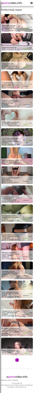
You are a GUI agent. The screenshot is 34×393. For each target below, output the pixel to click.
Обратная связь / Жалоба (9, 380)
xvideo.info (11, 3)
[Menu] (31, 3)
